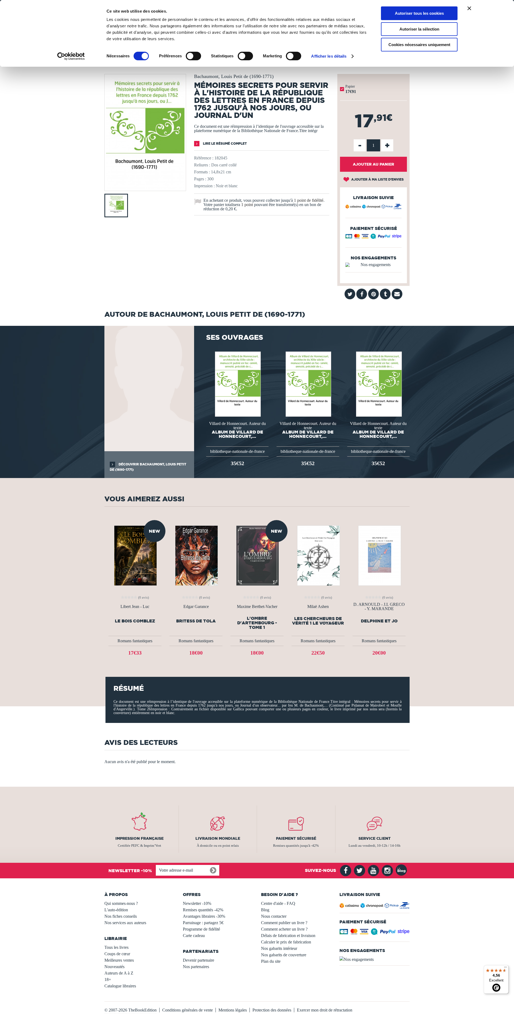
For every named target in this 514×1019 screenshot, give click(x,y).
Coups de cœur (117, 953)
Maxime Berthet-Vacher (257, 606)
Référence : (203, 158)
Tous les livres (116, 947)
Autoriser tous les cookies (419, 13)
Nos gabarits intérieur (279, 948)
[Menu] (505, 968)
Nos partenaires (196, 966)
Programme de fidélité (201, 929)
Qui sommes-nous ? (121, 903)
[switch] (193, 56)
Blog (265, 910)
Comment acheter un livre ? (284, 929)
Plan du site (271, 961)
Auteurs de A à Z (118, 973)
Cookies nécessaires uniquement (419, 44)
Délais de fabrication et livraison (288, 935)
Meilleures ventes (119, 960)
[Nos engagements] (373, 265)
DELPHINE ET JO (379, 621)
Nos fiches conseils (120, 916)
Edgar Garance (196, 606)
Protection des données (271, 1010)
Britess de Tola (196, 621)
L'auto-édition (116, 910)
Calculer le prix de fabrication (286, 942)
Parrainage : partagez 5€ (203, 922)
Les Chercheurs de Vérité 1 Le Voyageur (318, 620)
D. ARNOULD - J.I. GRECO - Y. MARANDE (379, 606)
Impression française (139, 838)
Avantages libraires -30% (204, 916)
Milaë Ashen (318, 606)
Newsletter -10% (197, 903)
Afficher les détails (328, 56)
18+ (107, 979)
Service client (374, 838)
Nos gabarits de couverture (283, 955)
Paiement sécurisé (296, 838)
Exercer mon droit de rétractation (324, 1010)
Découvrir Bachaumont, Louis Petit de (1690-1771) (148, 466)
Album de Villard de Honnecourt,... (237, 434)
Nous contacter (273, 916)
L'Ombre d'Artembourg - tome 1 (257, 623)
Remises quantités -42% (203, 910)
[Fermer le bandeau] (469, 8)
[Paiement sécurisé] (373, 237)
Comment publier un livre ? (284, 922)
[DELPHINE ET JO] (379, 555)
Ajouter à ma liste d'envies (377, 179)
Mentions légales (232, 1010)
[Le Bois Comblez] (135, 555)
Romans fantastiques (135, 641)
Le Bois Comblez (135, 621)
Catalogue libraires (120, 986)
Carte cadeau (194, 935)
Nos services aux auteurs (125, 922)
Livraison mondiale (217, 838)
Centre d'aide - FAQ (278, 903)
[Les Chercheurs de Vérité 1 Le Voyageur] (318, 555)
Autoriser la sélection (419, 29)
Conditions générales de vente (187, 1010)
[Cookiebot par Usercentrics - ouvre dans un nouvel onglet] (71, 56)
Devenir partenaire (198, 960)
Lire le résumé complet (224, 143)
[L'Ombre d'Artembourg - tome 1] (257, 555)
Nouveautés (114, 966)
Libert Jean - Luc (134, 606)
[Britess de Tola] (196, 555)
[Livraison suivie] (373, 207)
